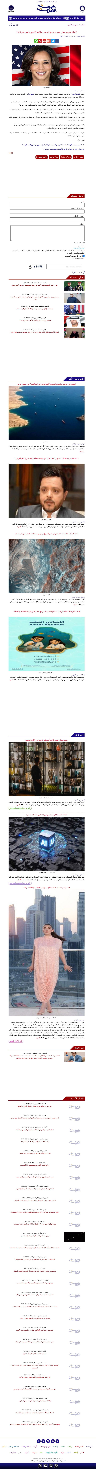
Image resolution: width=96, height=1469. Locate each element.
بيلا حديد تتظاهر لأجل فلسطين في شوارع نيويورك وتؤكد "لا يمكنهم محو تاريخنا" (35, 1247)
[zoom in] (10, 24)
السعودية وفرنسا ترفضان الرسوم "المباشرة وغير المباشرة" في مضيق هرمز (46, 384)
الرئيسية (82, 25)
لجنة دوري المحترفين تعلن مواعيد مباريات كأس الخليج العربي (35, 1189)
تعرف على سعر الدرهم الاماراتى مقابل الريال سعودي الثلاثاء (35, 1130)
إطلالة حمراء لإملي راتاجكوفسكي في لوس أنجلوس (35, 1401)
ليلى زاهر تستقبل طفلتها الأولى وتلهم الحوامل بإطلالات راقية (46, 887)
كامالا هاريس (76, 94)
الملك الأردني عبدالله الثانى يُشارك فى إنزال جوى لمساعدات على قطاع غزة (35, 332)
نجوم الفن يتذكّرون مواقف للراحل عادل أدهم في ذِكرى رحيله (35, 1177)
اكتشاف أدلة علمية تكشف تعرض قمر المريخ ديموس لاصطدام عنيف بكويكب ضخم (46, 534)
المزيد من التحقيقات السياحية (20, 808)
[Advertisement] (47, 176)
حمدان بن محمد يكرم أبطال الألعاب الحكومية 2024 (35, 320)
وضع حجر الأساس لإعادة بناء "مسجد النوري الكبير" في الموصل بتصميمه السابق (35, 1424)
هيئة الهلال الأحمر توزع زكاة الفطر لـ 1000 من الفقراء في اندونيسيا (35, 1224)
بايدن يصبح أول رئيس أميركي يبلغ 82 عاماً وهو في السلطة (35, 308)
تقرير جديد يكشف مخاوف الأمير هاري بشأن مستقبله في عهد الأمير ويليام (35, 285)
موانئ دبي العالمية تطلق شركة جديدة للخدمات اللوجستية (35, 1283)
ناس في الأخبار (73, 25)
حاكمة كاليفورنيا (41, 157)
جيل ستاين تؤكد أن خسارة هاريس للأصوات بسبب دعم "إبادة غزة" (64, 149)
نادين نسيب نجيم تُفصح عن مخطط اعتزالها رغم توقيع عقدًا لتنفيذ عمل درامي (35, 1118)
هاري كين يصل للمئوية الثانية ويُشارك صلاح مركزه (34, 1377)
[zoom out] (17, 24)
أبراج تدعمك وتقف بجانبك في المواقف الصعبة (34, 1236)
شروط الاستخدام (79, 248)
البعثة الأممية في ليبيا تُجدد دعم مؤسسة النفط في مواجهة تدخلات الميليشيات (35, 1212)
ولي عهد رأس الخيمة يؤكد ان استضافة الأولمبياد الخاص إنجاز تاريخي (34, 1389)
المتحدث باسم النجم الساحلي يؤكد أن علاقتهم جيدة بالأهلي (34, 1330)
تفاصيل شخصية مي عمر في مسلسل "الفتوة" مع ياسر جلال (35, 1295)
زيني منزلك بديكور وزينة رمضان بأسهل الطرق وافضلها (35, 1106)
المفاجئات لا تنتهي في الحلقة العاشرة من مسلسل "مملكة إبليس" (34, 1259)
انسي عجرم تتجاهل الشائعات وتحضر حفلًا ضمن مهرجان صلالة (34, 1342)
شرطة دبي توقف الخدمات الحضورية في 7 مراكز (35, 1318)
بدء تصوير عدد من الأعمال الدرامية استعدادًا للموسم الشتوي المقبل (34, 1271)
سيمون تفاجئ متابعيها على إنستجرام (34, 1353)
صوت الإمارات (78, 157)
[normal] (14, 24)
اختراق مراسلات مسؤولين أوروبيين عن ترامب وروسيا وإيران (35, 1412)
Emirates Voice (66, 157)
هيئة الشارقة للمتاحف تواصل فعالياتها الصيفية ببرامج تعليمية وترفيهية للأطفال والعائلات (46, 611)
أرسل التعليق (78, 272)
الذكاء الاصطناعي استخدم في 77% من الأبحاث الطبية (46, 815)
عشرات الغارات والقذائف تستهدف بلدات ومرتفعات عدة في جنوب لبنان (48, 18)
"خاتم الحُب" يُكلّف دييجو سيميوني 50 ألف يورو (34, 1165)
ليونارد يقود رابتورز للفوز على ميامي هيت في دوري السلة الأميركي (35, 1200)
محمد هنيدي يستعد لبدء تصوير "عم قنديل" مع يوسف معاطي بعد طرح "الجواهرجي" (46, 458)
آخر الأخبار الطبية (16, 1041)
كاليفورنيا (31, 94)
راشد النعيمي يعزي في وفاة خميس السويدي (35, 1141)
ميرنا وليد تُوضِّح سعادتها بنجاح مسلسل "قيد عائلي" (35, 1153)
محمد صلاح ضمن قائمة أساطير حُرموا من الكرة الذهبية (46, 740)
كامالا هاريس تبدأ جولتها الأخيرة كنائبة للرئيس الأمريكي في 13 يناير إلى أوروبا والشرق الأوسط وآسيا (53, 145)
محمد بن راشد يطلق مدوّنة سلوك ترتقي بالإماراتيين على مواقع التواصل (34, 1306)
